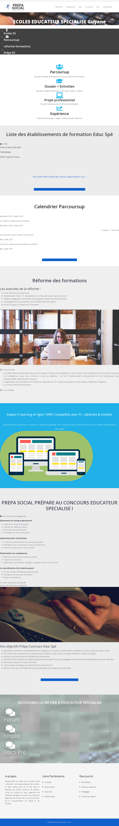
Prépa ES (9, 52)
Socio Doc (48, 792)
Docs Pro (15, 752)
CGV (70, 822)
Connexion (107, 7)
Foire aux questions (88, 787)
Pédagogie (70, 7)
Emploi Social (49, 796)
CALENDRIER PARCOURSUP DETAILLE (60, 260)
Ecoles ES (10, 33)
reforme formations (17, 46)
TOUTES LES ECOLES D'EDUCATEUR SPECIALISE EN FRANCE (59, 189)
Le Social (47, 782)
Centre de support (88, 796)
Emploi (12, 735)
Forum (12, 719)
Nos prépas (86, 782)
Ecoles (88, 7)
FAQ (97, 7)
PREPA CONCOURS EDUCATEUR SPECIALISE (59, 679)
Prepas (58, 7)
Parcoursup (11, 40)
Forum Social (49, 787)
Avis (80, 7)
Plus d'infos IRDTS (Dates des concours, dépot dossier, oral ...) (59, 176)
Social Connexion (61, 822)
